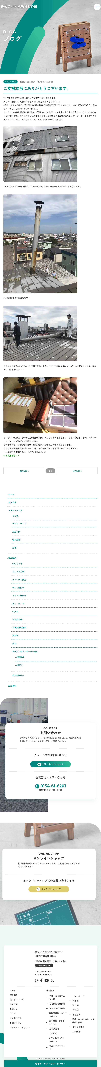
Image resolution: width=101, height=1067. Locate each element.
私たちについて (17, 999)
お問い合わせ (16, 1022)
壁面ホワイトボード (57, 1047)
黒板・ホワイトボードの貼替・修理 (83, 1021)
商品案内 (12, 558)
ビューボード (18, 603)
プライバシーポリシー (19, 1027)
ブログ (13, 1013)
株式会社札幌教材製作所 (19, 6)
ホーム (11, 494)
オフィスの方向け (57, 1008)
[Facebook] (41, 980)
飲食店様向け (19, 675)
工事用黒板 (54, 1028)
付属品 (15, 611)
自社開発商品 (78, 1027)
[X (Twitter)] (52, 980)
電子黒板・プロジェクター (57, 1022)
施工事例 (16, 531)
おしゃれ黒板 (18, 571)
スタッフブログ (10, 82)
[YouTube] (46, 980)
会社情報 (14, 1004)
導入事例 (14, 995)
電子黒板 (16, 539)
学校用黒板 (17, 619)
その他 (15, 515)
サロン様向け (18, 587)
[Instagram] (36, 980)
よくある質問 (16, 1018)
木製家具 (20, 656)
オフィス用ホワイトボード (57, 1039)
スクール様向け (19, 595)
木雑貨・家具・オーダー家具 (25, 651)
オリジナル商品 (19, 579)
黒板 (14, 547)
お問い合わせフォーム (52, 764)
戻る (50, 471)
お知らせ (12, 502)
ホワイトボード (19, 523)
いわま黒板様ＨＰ (11, 455)
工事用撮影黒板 (19, 627)
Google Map (42, 965)
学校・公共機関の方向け (57, 998)
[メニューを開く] (97, 7)
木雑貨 (19, 665)
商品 (14, 643)
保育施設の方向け (57, 1003)
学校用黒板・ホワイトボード (58, 1015)
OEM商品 (77, 1031)
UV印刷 (76, 1005)
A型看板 (53, 1033)
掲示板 (15, 635)
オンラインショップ (51, 889)
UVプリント (17, 563)
